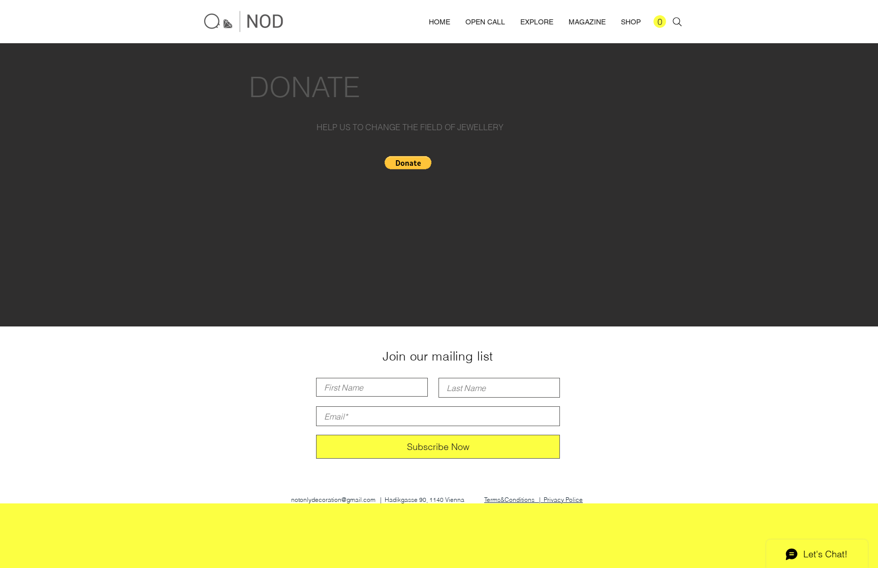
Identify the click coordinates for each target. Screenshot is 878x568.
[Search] (677, 22)
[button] (659, 21)
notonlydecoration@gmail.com (333, 499)
